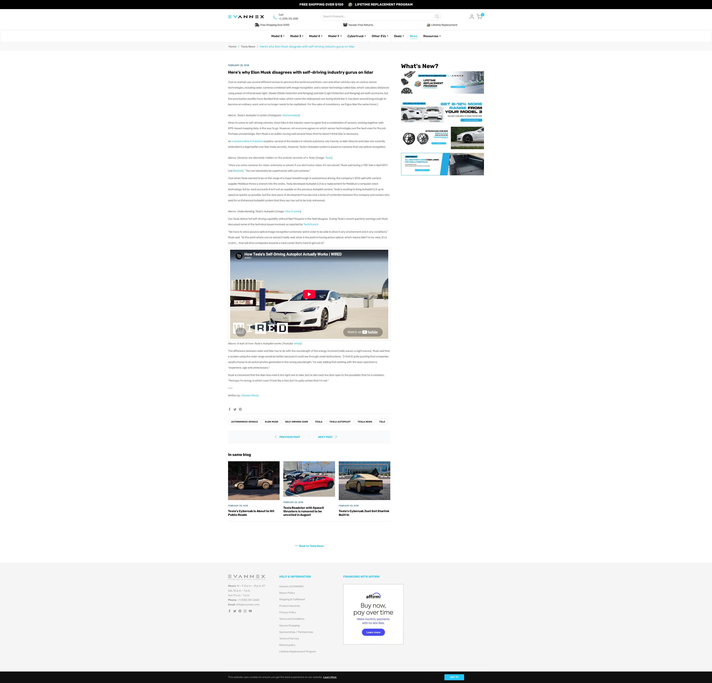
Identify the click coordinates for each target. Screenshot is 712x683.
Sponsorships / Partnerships (296, 632)
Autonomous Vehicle (244, 421)
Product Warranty (289, 605)
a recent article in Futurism (247, 141)
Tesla (328, 157)
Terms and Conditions (291, 618)
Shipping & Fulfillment (292, 599)
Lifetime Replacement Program (297, 651)
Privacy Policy (287, 612)
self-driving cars (296, 421)
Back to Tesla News (311, 546)
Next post (325, 437)
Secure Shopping (289, 625)
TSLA (382, 421)
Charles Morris (250, 395)
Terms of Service (289, 638)
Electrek (238, 170)
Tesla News (248, 46)
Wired (297, 343)
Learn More (330, 677)
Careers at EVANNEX (291, 586)
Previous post (289, 437)
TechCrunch (311, 224)
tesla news (365, 421)
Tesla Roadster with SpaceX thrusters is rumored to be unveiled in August (303, 511)
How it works (292, 211)
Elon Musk (271, 421)
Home (232, 46)
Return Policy (287, 592)
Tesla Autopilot (340, 421)
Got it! (454, 677)
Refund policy (287, 645)
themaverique (291, 115)
